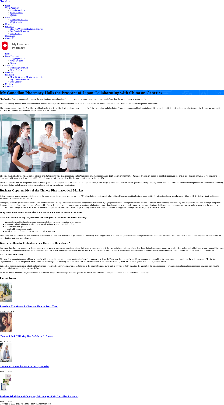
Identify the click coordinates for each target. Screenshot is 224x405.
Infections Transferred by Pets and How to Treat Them (29, 306)
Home (7, 5)
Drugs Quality (16, 22)
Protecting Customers (19, 19)
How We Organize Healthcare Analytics (26, 29)
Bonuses (13, 15)
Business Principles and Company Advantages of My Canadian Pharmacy (39, 396)
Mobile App (10, 36)
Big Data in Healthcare (19, 31)
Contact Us (9, 38)
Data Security (16, 33)
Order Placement (12, 8)
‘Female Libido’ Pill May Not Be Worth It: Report (26, 336)
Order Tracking (16, 12)
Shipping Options (17, 10)
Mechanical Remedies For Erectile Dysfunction (24, 366)
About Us (9, 17)
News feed (9, 24)
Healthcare (9, 26)
